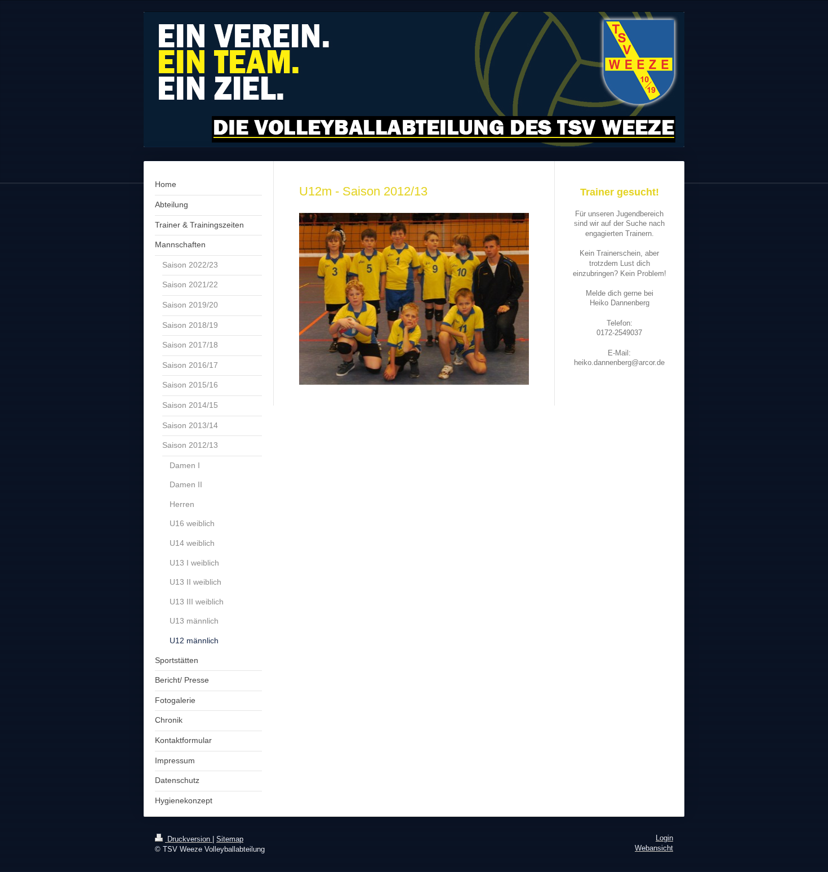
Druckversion (188, 839)
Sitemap (229, 839)
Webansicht (654, 848)
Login (664, 838)
